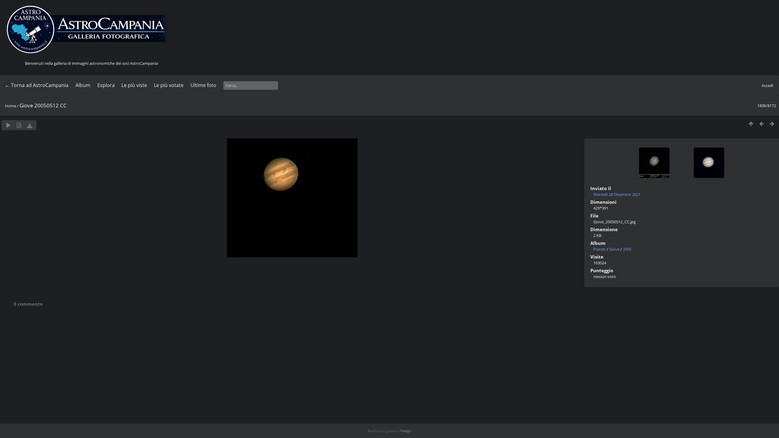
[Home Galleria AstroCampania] (91, 29)
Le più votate (168, 85)
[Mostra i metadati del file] (19, 125)
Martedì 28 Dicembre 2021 (617, 194)
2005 (627, 249)
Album (82, 85)
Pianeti (599, 249)
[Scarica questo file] (29, 125)
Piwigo (405, 430)
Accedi (767, 85)
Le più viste (134, 85)
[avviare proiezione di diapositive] (8, 125)
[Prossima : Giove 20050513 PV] (772, 123)
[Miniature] (751, 123)
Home (10, 106)
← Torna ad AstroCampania (36, 85)
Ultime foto (203, 85)
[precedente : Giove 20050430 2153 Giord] (761, 123)
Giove (614, 249)
